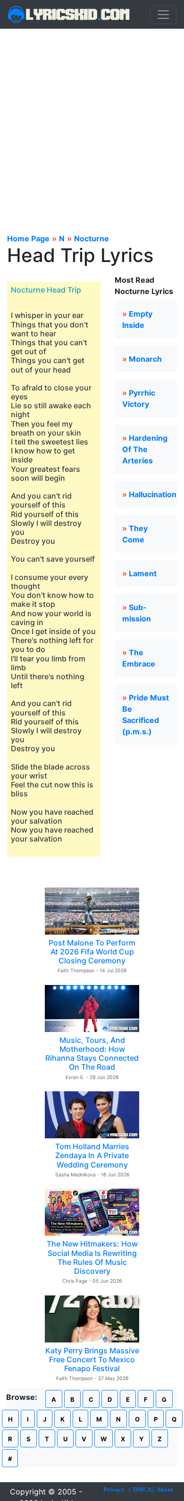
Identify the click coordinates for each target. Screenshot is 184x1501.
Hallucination (152, 494)
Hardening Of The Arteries (144, 449)
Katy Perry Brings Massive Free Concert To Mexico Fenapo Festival (92, 1359)
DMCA (142, 1489)
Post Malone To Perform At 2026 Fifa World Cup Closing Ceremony (92, 951)
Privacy (114, 1489)
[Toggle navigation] (163, 14)
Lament (143, 573)
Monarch (145, 359)
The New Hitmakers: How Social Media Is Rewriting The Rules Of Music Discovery (92, 1257)
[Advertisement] (92, 125)
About (165, 1489)
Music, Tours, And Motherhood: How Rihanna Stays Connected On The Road (92, 1053)
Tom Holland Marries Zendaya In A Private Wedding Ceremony (92, 1155)
